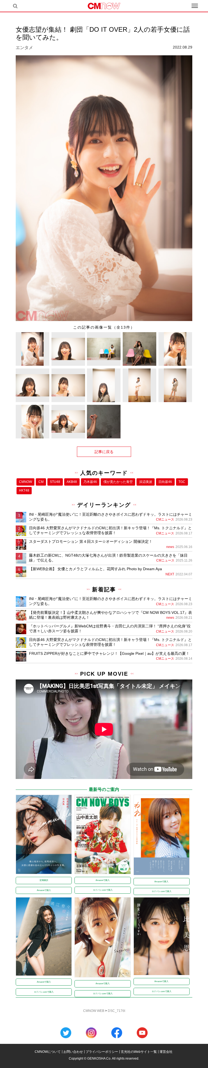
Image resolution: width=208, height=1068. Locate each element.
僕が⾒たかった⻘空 (118, 482)
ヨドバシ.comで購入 (103, 890)
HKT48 (24, 490)
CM (41, 482)
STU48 (55, 482)
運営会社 (166, 1052)
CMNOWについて (48, 1052)
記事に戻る (104, 452)
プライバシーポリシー (102, 1052)
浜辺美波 (145, 482)
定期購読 (44, 880)
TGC (181, 482)
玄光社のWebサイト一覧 (139, 1052)
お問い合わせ (73, 1052)
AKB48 (72, 482)
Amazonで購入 (44, 890)
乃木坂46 (90, 482)
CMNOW (25, 482)
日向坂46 (165, 482)
